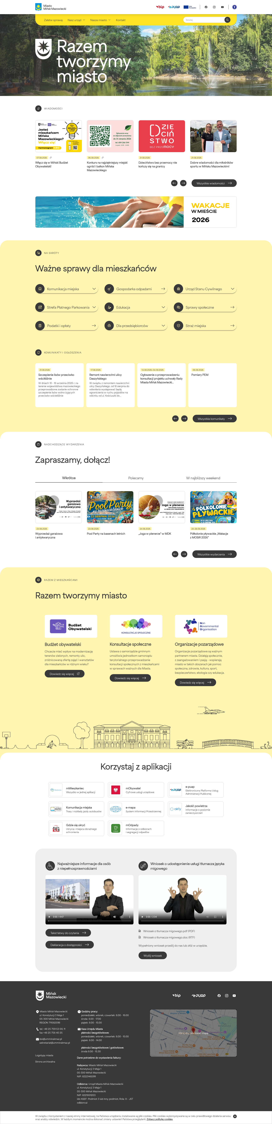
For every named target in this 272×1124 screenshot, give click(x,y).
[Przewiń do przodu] (183, 183)
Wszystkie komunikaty (211, 419)
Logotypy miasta (44, 1055)
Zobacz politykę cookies (160, 1119)
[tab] (68, 479)
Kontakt (120, 20)
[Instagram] (214, 7)
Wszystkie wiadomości (211, 183)
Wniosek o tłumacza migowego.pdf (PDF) (169, 931)
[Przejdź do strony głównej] (51, 996)
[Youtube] (222, 7)
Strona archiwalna (45, 1061)
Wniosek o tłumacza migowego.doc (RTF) (169, 937)
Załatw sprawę (53, 20)
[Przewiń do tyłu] (174, 183)
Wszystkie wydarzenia (211, 554)
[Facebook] (206, 7)
